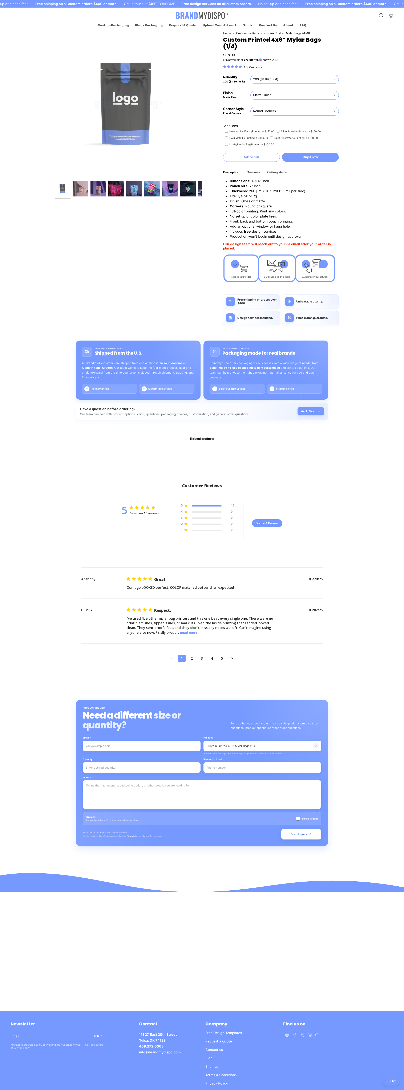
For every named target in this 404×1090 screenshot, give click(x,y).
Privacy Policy (133, 836)
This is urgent (310, 818)
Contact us (214, 1050)
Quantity (88, 759)
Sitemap (211, 1066)
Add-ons (231, 126)
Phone (213, 759)
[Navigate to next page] (232, 658)
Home (227, 33)
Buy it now (310, 157)
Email (87, 737)
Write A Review (267, 523)
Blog (209, 1058)
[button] (113, 25)
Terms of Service (149, 836)
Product (209, 737)
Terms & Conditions (221, 1075)
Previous (54, 105)
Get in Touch (308, 411)
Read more (188, 633)
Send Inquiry (299, 834)
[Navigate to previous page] (172, 658)
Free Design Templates (223, 1033)
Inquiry (88, 777)
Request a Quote (218, 1041)
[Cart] (391, 15)
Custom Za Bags (247, 33)
